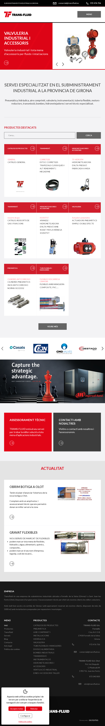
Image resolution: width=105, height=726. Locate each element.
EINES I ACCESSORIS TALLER (46, 673)
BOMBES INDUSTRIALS (43, 652)
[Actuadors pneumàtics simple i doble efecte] (85, 248)
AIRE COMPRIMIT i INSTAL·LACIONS (41, 634)
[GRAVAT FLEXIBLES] (75, 548)
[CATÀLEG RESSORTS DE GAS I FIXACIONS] (20, 248)
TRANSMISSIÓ (40, 656)
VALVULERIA (39, 642)
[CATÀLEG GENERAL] (20, 187)
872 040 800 (94, 676)
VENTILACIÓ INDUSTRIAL (45, 669)
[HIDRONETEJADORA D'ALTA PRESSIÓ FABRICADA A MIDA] (85, 187)
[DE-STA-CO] (88, 348)
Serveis (7, 635)
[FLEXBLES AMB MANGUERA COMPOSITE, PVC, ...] (52, 305)
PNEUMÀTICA (39, 629)
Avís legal (8, 646)
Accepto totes (16, 708)
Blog (6, 639)
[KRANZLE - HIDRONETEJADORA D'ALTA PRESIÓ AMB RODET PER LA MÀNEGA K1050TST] (52, 248)
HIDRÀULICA (39, 639)
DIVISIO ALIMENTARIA (43, 649)
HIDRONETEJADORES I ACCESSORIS (43, 664)
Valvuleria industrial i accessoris (17, 38)
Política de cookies (12, 649)
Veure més (52, 326)
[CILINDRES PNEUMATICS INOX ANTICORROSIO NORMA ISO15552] (20, 303)
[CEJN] (40, 348)
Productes (8, 629)
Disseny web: (83, 720)
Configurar (25, 716)
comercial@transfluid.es (68, 3)
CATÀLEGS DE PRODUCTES (45, 625)
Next (63, 64)
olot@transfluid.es (92, 684)
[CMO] (64, 348)
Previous (57, 64)
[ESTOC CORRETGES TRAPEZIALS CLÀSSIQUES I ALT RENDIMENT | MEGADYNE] (52, 187)
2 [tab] (54, 400)
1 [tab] (51, 400)
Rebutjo (34, 708)
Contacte (8, 642)
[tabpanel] (52, 381)
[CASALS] (17, 348)
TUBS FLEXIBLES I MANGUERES (47, 646)
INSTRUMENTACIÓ (42, 659)
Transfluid (8, 632)
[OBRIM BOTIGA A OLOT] (75, 502)
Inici (6, 625)
